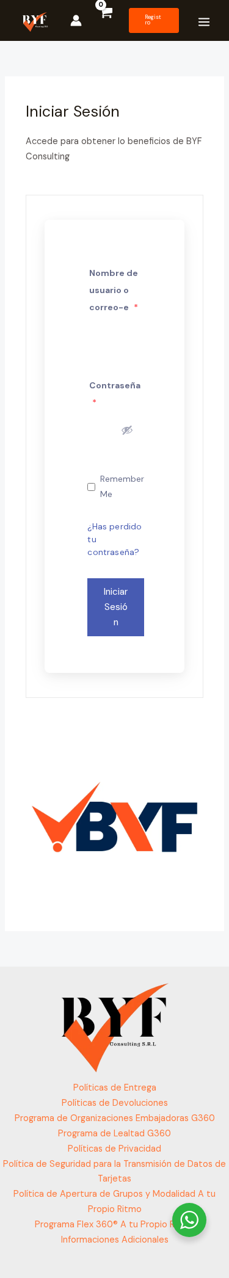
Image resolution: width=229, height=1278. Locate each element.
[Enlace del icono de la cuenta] (76, 20)
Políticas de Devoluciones (115, 1103)
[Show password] (127, 430)
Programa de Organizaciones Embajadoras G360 (115, 1118)
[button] (154, 20)
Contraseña (114, 394)
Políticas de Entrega (114, 1088)
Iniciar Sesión (116, 607)
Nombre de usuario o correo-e (113, 290)
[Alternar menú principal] (204, 22)
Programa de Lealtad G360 (114, 1133)
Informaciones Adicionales (115, 1240)
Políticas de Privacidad (114, 1149)
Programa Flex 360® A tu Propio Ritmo (114, 1224)
